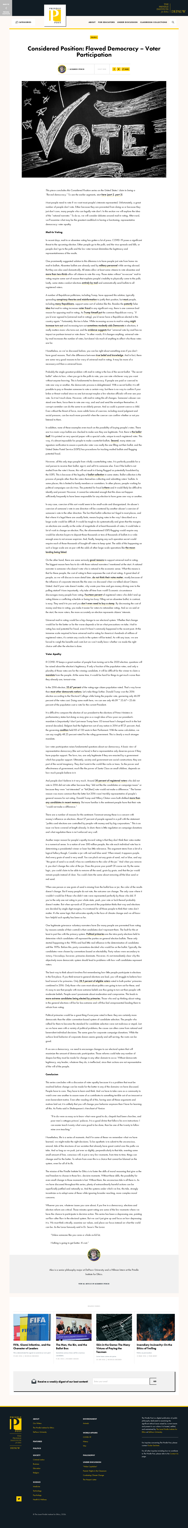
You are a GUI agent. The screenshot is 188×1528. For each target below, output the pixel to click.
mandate (50, 675)
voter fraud (85, 308)
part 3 (118, 194)
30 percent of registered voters (111, 780)
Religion (36, 1472)
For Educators (106, 22)
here (103, 194)
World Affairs (90, 1432)
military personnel (108, 265)
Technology (37, 1491)
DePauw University (40, 1432)
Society (36, 1455)
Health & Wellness (40, 1499)
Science (37, 1482)
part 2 (111, 194)
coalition (64, 730)
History (85, 1441)
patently (128, 303)
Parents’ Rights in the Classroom (94, 1471)
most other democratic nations (66, 691)
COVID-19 (87, 1437)
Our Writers (37, 1423)
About (92, 22)
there (106, 487)
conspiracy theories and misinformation (77, 299)
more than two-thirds (56, 274)
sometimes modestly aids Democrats (105, 325)
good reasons (97, 560)
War (84, 1446)
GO (154, 1381)
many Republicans (64, 303)
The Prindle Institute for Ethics (43, 1427)
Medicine (36, 1486)
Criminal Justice (38, 1459)
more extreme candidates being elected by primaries (73, 998)
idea (48, 308)
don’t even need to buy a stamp (97, 603)
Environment (90, 1419)
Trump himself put (93, 312)
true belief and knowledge (109, 355)
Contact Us (174, 1453)
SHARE (126, 69)
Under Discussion (127, 22)
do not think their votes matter (107, 577)
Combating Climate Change (93, 1475)
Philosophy (89, 1455)
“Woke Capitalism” (90, 1466)
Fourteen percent (93, 594)
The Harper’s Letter (89, 1479)
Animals (86, 1423)
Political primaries (95, 934)
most (125, 299)
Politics (94, 37)
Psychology (37, 1495)
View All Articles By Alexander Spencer (94, 1284)
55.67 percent (73, 687)
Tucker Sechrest (153, 1445)
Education (36, 1468)
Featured (37, 1441)
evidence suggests (97, 329)
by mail (90, 282)
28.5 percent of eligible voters (94, 981)
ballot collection (96, 474)
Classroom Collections (153, 22)
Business (36, 1464)
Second (115, 440)
